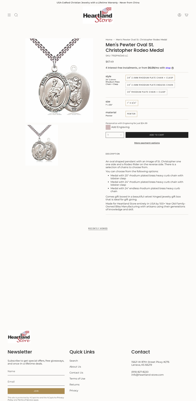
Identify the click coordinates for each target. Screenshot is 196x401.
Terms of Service (25, 400)
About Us (75, 366)
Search (74, 360)
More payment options (147, 143)
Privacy (74, 390)
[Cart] (186, 15)
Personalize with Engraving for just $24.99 (126, 123)
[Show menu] (9, 15)
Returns (74, 384)
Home (109, 39)
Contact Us (76, 372)
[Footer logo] (19, 336)
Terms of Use (77, 378)
